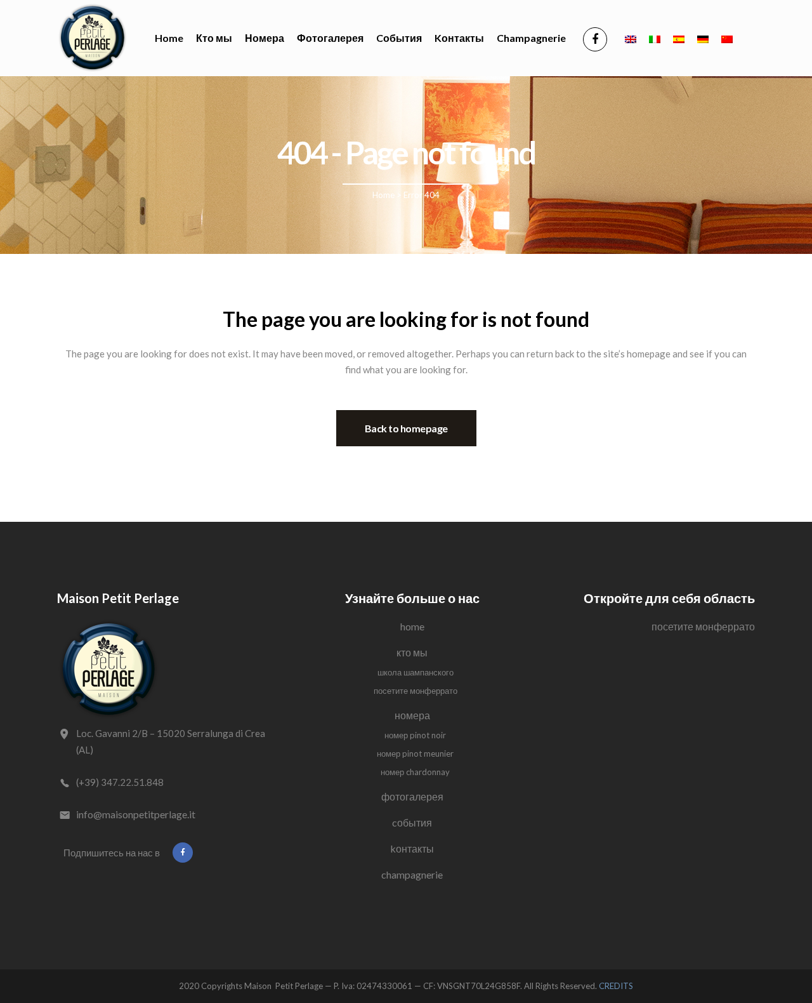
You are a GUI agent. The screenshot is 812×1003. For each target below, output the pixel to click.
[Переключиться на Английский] (631, 38)
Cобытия (412, 822)
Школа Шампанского (415, 672)
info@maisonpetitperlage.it (135, 814)
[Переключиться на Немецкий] (703, 38)
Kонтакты (412, 848)
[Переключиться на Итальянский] (655, 38)
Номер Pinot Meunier (415, 753)
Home (383, 195)
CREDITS (616, 986)
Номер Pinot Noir (415, 735)
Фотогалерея (412, 796)
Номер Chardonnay (415, 772)
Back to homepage (406, 428)
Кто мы (412, 652)
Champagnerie (412, 874)
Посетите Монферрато (415, 691)
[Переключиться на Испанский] (679, 38)
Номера (412, 715)
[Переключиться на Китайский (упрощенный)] (727, 38)
